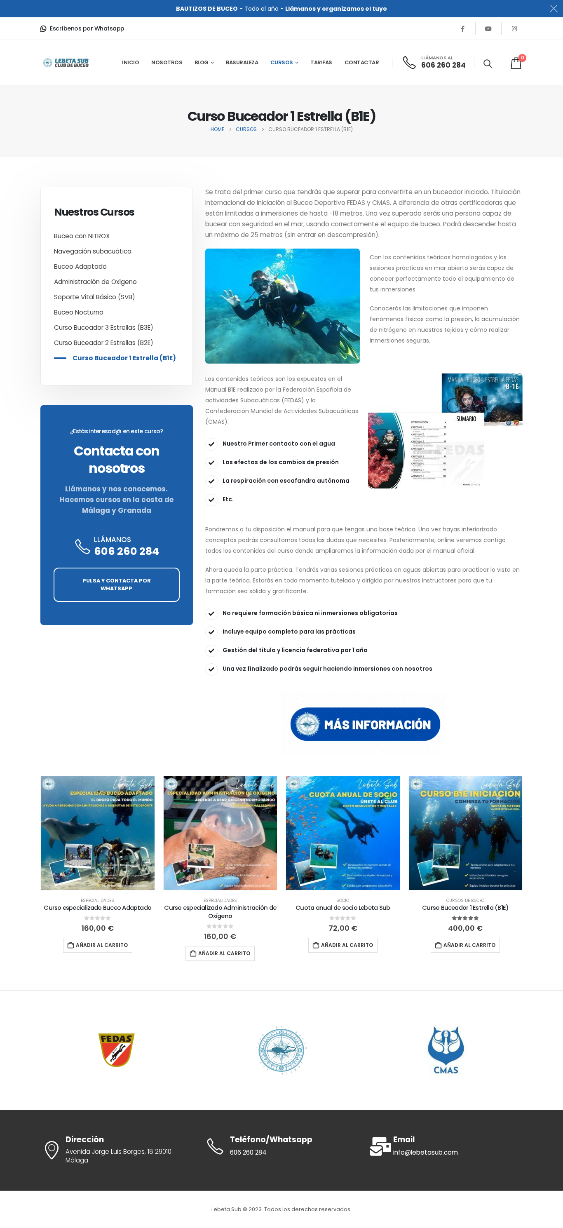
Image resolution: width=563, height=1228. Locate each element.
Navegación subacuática (92, 251)
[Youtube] (488, 28)
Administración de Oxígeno (95, 281)
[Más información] (364, 724)
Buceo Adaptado (80, 266)
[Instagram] (514, 28)
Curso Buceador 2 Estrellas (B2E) (103, 342)
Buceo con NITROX (82, 236)
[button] (488, 63)
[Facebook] (462, 28)
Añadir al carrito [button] (102, 945)
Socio (342, 900)
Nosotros (166, 62)
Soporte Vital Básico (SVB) (94, 297)
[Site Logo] (65, 62)
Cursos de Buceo (465, 900)
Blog (202, 62)
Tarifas (321, 62)
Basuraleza (242, 62)
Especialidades (97, 900)
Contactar (362, 62)
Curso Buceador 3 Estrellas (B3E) (103, 327)
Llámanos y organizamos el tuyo (336, 9)
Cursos (281, 62)
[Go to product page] (98, 833)
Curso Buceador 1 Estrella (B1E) (124, 358)
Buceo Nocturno (78, 312)
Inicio (130, 62)
